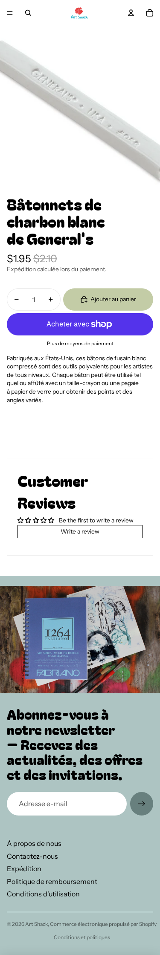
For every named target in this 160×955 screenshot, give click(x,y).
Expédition (24, 868)
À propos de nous (34, 843)
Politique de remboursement (52, 881)
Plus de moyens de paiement (80, 344)
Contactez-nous (32, 856)
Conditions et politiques (82, 937)
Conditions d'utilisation (43, 894)
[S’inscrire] (141, 803)
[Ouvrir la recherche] (28, 12)
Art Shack (36, 924)
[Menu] (10, 13)
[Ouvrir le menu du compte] (131, 12)
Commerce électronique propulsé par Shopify (103, 924)
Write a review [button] (80, 531)
